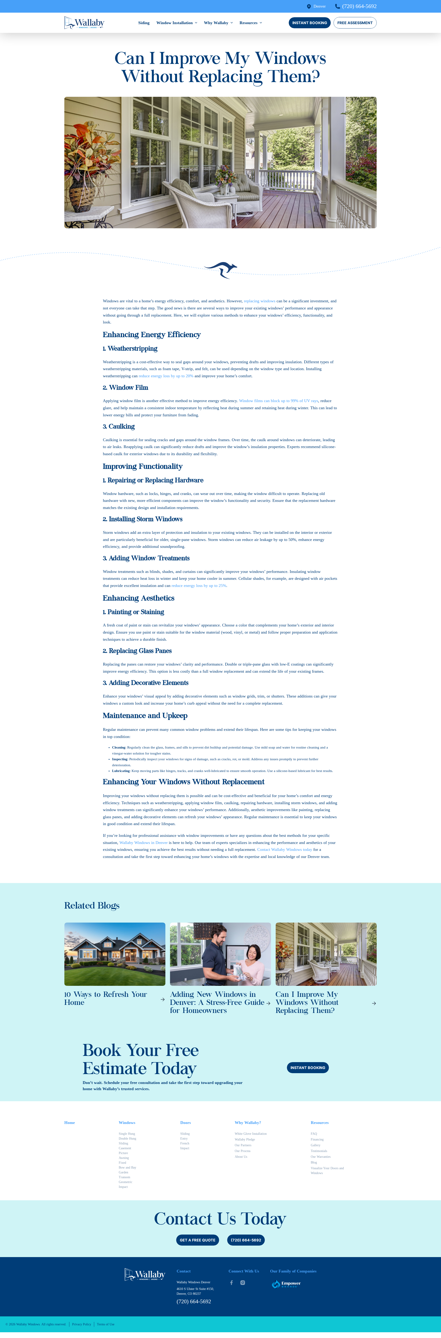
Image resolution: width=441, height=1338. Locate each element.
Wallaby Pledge (245, 1139)
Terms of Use (105, 1324)
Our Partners (243, 1145)
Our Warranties (321, 1156)
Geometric (125, 1182)
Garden (123, 1172)
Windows (127, 1122)
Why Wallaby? (248, 1122)
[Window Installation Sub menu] (196, 22)
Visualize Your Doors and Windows (327, 1170)
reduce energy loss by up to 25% (199, 585)
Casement (125, 1148)
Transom (124, 1177)
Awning (124, 1158)
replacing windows (259, 301)
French (184, 1143)
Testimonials (319, 1151)
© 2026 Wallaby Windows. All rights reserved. (36, 1324)
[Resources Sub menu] (261, 22)
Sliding (123, 1143)
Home (69, 1122)
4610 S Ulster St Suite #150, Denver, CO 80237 (195, 1291)
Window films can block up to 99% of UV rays (278, 400)
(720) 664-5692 (359, 6)
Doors (185, 1122)
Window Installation (174, 22)
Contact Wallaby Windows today (284, 849)
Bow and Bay (127, 1167)
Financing (317, 1139)
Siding (144, 22)
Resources (248, 22)
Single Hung (127, 1133)
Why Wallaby (216, 22)
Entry (184, 1138)
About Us (241, 1156)
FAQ (314, 1133)
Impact (123, 1187)
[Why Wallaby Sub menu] (232, 22)
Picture (123, 1153)
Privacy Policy (81, 1324)
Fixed (122, 1162)
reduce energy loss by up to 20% (166, 376)
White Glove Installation (251, 1133)
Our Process (242, 1151)
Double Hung (127, 1138)
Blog (314, 1162)
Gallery (315, 1145)
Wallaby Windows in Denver (143, 842)
